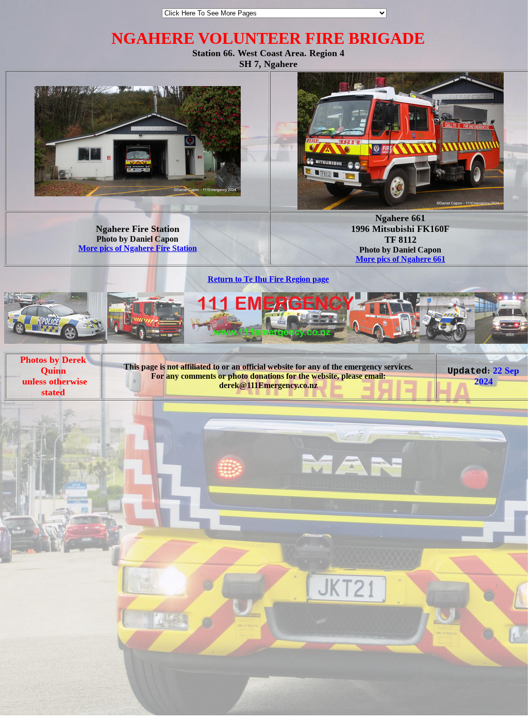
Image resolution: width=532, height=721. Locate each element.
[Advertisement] (35, 439)
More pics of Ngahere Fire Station (137, 248)
